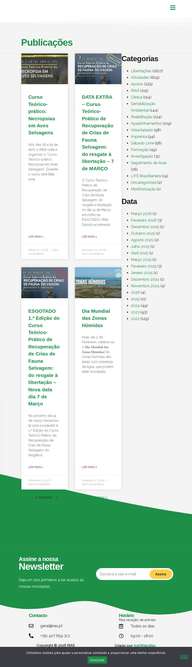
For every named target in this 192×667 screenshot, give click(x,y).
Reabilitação (141, 117)
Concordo (97, 660)
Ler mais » (35, 236)
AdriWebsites (144, 646)
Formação (140, 149)
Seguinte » (98, 497)
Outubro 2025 (143, 233)
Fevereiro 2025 (143, 266)
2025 (135, 299)
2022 (135, 319)
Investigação (142, 156)
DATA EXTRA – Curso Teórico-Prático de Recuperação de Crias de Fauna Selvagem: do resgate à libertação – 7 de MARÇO (98, 132)
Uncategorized (143, 182)
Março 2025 (141, 259)
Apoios (137, 84)
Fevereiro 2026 (144, 220)
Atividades (140, 77)
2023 (135, 312)
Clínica (136, 97)
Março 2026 (141, 213)
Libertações (141, 71)
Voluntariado (142, 130)
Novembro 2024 (145, 286)
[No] (184, 657)
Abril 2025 (139, 253)
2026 (135, 292)
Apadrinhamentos (146, 123)
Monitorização (143, 189)
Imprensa (139, 136)
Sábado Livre (142, 143)
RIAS (135, 90)
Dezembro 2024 (145, 279)
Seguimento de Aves (149, 163)
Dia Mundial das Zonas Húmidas (96, 318)
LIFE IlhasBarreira (146, 176)
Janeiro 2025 (142, 273)
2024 (135, 305)
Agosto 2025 (142, 240)
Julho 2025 (140, 246)
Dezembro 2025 (145, 227)
